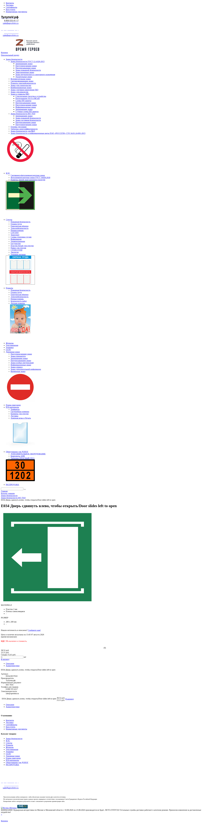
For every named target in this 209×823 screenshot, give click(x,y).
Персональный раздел (10, 55)
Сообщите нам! (34, 630)
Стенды (9, 743)
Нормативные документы (16, 729)
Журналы (10, 747)
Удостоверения (12, 749)
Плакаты (9, 745)
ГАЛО (8, 754)
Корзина (4, 52)
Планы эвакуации (13, 758)
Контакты (10, 720)
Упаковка (10, 752)
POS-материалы (12, 760)
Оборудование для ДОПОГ (17, 762)
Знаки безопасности (14, 739)
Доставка (9, 722)
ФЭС (8, 741)
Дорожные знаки (13, 756)
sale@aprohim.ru (11, 23)
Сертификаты (11, 725)
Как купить (10, 727)
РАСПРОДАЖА (12, 765)
